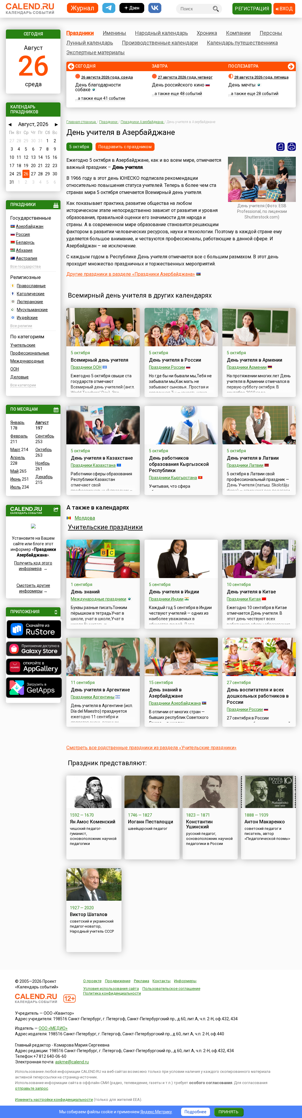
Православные (31, 285)
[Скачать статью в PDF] (280, 147)
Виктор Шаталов (88, 914)
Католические (31, 293)
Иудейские (27, 317)
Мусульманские (32, 309)
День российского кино (178, 85)
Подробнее (195, 1111)
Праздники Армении (247, 367)
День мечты (242, 85)
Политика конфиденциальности (112, 993)
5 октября (79, 146)
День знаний (85, 592)
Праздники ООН (86, 367)
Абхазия (24, 250)
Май (14, 471)
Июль (15, 487)
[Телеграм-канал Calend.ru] (108, 8)
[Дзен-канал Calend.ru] (131, 8)
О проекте (92, 981)
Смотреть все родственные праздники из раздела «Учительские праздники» (151, 747)
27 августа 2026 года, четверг (185, 77)
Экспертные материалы (95, 52)
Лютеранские (30, 301)
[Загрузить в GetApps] (33, 688)
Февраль (19, 436)
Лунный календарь (89, 43)
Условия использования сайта (111, 988)
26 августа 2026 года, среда (107, 77)
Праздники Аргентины (92, 697)
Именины (114, 33)
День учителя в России (175, 360)
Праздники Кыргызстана (173, 477)
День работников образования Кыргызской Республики (179, 464)
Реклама (141, 981)
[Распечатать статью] (292, 147)
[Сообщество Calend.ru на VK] (154, 8)
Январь (17, 422)
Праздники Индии (166, 599)
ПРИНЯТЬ (228, 1111)
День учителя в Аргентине (100, 690)
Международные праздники (98, 599)
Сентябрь (44, 436)
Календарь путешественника (242, 43)
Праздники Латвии (245, 465)
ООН (14, 369)
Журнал (82, 8)
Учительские (22, 345)
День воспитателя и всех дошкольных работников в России (258, 696)
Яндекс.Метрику (156, 1111)
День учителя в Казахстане (102, 458)
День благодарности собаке (98, 87)
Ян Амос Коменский (92, 822)
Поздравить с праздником (125, 146)
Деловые (19, 377)
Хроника (207, 33)
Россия (23, 234)
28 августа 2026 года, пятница (261, 77)
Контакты (161, 981)
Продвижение (117, 981)
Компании (238, 33)
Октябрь (43, 449)
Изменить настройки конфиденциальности (54, 1099)
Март (15, 449)
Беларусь (25, 242)
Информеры (185, 981)
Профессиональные (29, 353)
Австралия (26, 258)
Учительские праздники (105, 527)
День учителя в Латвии (253, 458)
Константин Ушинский (199, 824)
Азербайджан (29, 226)
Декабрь (44, 476)
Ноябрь (42, 463)
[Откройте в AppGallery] (33, 667)
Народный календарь (161, 33)
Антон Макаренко (264, 822)
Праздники (80, 33)
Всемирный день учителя (99, 360)
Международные (27, 361)
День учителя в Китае (251, 592)
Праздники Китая (244, 599)
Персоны (271, 33)
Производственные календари (160, 43)
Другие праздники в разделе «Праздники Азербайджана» (130, 274)
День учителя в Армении (254, 360)
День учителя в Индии (174, 592)
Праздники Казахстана (93, 465)
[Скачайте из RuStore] (33, 630)
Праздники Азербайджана (175, 703)
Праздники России (167, 367)
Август (42, 422)
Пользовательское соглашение (171, 988)
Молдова (85, 518)
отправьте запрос (31, 1088)
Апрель (17, 457)
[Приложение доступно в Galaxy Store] (33, 649)
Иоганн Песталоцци (150, 822)
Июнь (15, 479)
